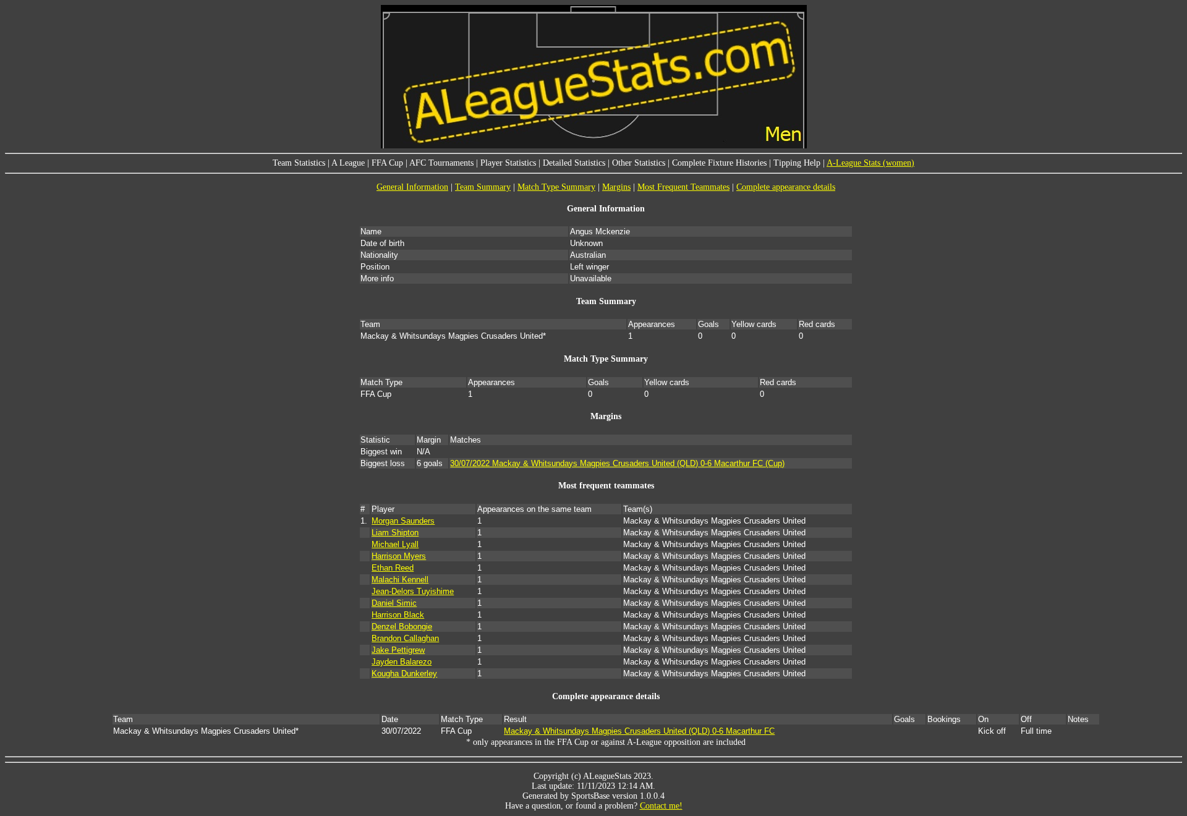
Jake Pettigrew (398, 650)
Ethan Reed (393, 567)
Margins (616, 187)
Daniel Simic (394, 603)
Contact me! (661, 805)
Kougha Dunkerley (404, 673)
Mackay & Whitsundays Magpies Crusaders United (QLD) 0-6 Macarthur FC (639, 731)
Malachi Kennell (400, 579)
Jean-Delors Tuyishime (413, 591)
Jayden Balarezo (402, 661)
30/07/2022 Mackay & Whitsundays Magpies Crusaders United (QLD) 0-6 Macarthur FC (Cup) (617, 463)
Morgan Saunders (403, 520)
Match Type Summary (556, 187)
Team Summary (483, 187)
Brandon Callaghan (405, 638)
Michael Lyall (395, 544)
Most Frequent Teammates (683, 187)
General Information (412, 187)
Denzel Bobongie (402, 626)
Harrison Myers (399, 556)
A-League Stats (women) (870, 163)
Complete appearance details (785, 187)
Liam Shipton (395, 532)
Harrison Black (398, 614)
